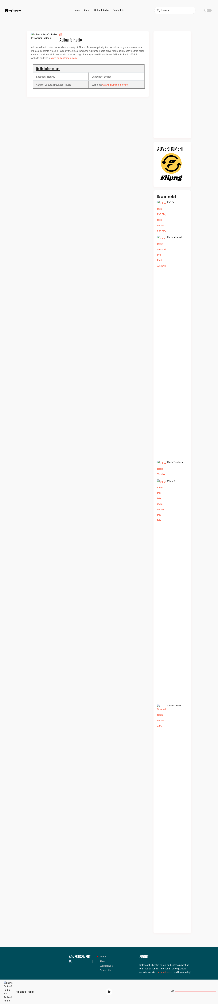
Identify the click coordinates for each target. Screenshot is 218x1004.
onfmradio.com (165, 972)
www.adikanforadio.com (64, 58)
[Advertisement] (172, 86)
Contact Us (105, 970)
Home (103, 956)
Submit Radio (106, 966)
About (103, 961)
